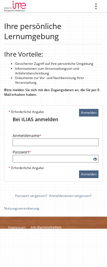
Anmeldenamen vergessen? (70, 195)
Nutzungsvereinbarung (21, 208)
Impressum (17, 227)
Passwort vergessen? (31, 195)
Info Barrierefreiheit (46, 227)
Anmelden (89, 112)
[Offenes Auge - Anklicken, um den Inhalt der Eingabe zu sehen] (95, 159)
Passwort (22, 152)
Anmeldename (27, 135)
